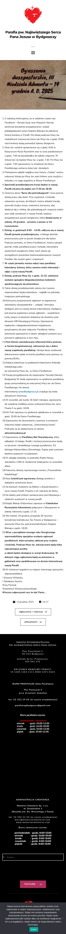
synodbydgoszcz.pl (28, 391)
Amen (34, 929)
